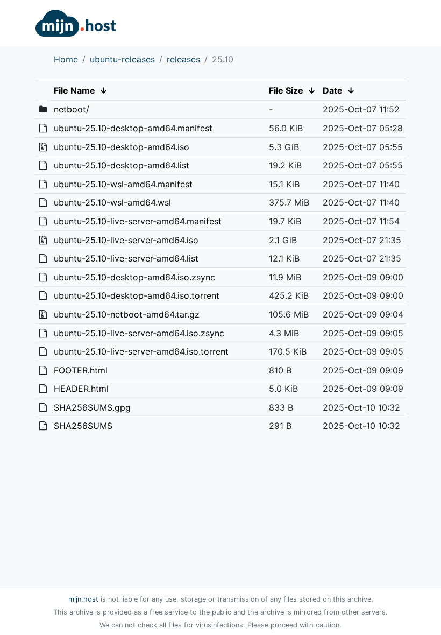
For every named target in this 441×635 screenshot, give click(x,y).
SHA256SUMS (83, 425)
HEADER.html (81, 388)
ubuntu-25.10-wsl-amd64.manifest (123, 184)
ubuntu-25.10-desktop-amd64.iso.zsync (134, 277)
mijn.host (83, 599)
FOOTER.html (81, 370)
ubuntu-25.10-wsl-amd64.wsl (112, 202)
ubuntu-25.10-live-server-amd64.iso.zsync (139, 333)
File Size (286, 90)
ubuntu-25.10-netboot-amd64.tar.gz (127, 314)
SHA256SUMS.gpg (92, 407)
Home (66, 59)
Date (333, 90)
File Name (74, 90)
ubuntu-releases (122, 59)
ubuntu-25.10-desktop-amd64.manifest (133, 128)
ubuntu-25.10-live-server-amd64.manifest (138, 221)
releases (183, 59)
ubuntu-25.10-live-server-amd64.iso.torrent (141, 351)
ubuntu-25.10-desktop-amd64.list (121, 165)
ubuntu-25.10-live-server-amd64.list (126, 258)
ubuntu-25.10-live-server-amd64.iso (126, 240)
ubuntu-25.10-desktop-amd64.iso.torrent (136, 295)
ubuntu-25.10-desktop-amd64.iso (121, 147)
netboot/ (71, 109)
